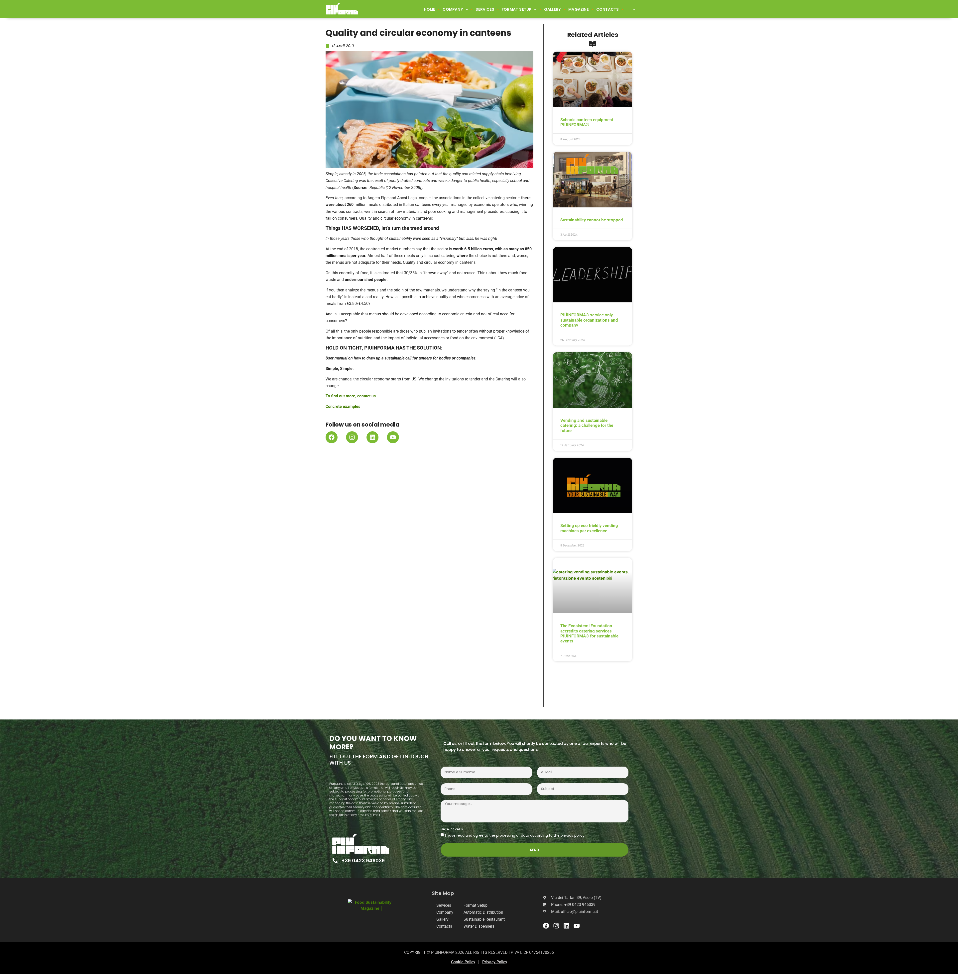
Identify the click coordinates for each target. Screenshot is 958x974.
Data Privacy (452, 829)
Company (453, 9)
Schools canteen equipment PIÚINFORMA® (586, 122)
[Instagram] (352, 437)
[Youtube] (393, 437)
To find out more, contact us (351, 396)
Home (429, 9)
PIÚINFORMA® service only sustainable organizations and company (589, 320)
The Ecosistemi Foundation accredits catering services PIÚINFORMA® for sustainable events (589, 633)
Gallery (552, 9)
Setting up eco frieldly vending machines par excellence (589, 528)
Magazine (578, 9)
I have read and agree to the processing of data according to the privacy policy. (515, 835)
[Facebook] (332, 437)
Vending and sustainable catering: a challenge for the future (586, 425)
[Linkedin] (372, 437)
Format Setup (516, 9)
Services (485, 9)
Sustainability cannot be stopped (591, 219)
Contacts (607, 9)
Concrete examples (343, 406)
